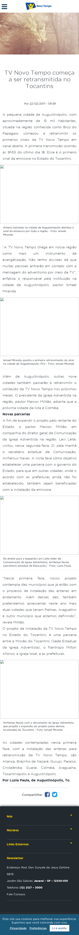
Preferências (38, 928)
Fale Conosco (16, 894)
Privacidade (18, 928)
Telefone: (24, 887)
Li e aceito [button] (59, 928)
